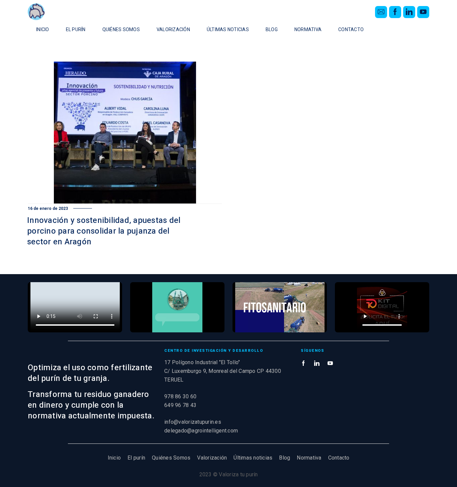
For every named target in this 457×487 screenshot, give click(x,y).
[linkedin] (409, 12)
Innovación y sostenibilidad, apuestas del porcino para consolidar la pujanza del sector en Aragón (103, 231)
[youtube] (423, 12)
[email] (381, 12)
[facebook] (395, 12)
